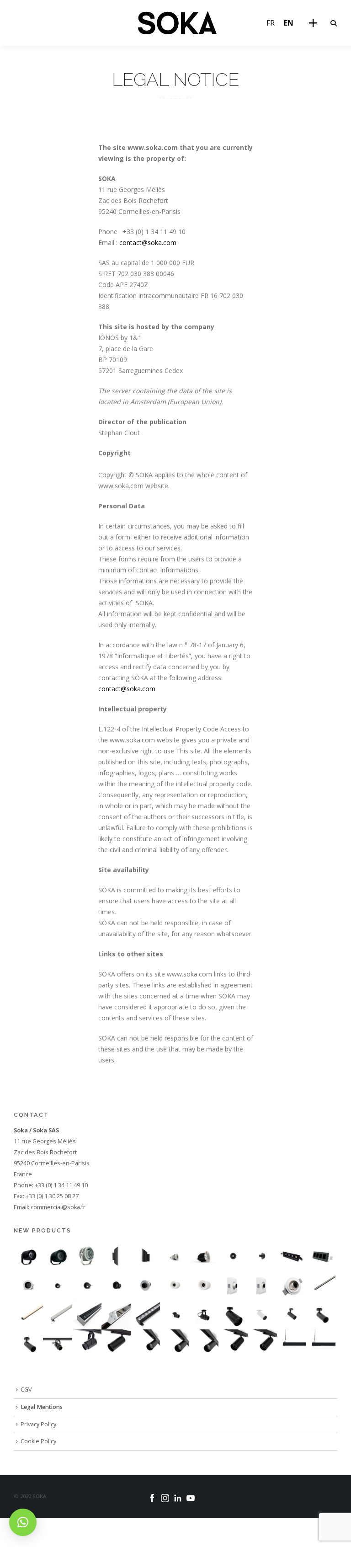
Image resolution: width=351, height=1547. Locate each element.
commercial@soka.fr (58, 1207)
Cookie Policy (38, 1441)
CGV (26, 1389)
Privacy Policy (38, 1424)
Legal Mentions (42, 1407)
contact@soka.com (147, 242)
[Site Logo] (177, 22)
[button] (333, 23)
